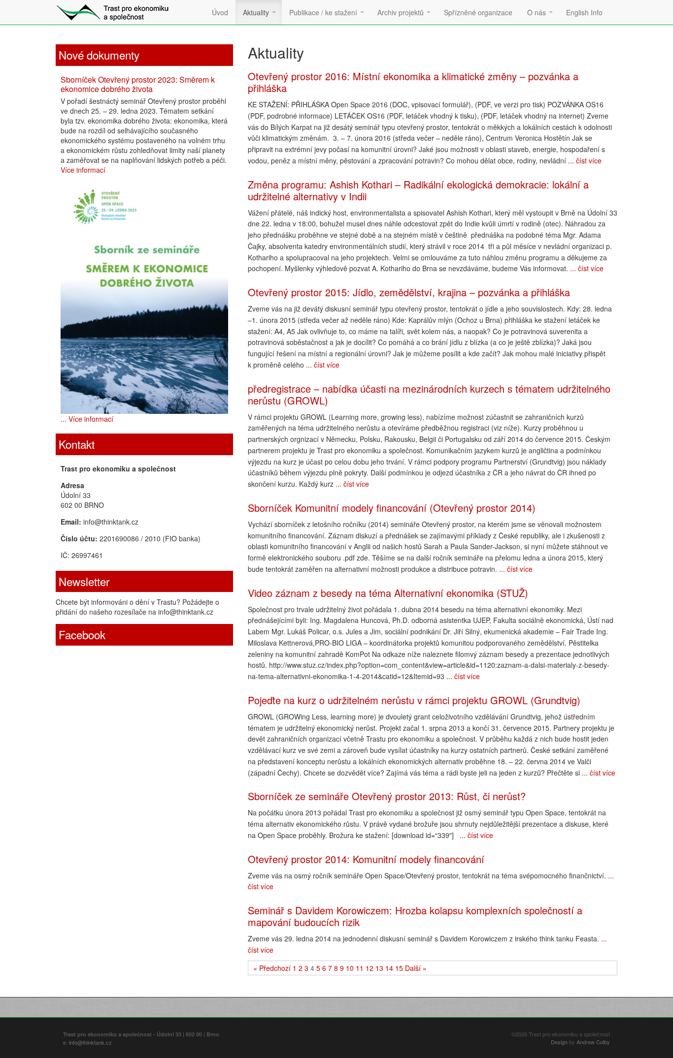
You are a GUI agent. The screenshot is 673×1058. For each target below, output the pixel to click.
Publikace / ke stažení (324, 12)
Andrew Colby (593, 1042)
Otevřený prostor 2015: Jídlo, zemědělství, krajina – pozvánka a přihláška (409, 292)
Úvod (220, 12)
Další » (416, 968)
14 (389, 968)
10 (350, 968)
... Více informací (87, 419)
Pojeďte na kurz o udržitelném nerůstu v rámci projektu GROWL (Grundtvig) (414, 700)
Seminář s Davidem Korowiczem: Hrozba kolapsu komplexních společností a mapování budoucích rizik (415, 916)
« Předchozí (272, 968)
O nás (537, 12)
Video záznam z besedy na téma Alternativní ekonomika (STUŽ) (388, 593)
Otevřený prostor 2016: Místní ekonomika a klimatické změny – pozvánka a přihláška (413, 82)
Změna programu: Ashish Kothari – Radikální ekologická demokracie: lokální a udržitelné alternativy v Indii (418, 190)
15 (399, 968)
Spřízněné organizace (478, 12)
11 (360, 968)
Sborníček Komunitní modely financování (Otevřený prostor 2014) (392, 507)
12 (369, 968)
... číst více (585, 160)
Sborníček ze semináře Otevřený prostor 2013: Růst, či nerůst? (387, 796)
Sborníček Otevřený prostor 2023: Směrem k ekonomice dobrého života (138, 84)
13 (379, 968)
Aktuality (257, 12)
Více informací (83, 170)
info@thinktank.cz (90, 1042)
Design (559, 1042)
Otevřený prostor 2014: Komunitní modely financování (366, 859)
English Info (584, 12)
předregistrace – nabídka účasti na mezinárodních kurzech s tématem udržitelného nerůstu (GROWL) (429, 394)
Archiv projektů (401, 12)
